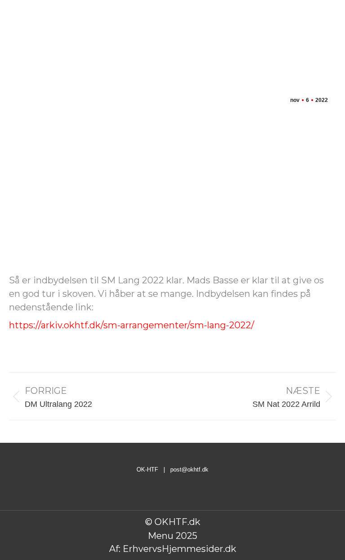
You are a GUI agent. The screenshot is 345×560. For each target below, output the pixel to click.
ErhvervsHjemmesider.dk (179, 548)
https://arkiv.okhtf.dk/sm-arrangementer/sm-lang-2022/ (131, 325)
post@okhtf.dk (189, 469)
